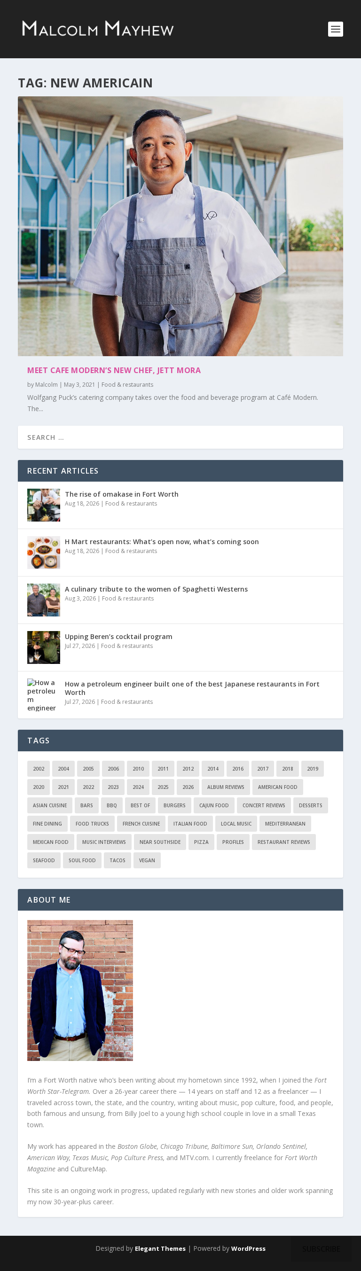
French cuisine (141, 823)
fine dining (47, 823)
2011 (163, 768)
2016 (237, 768)
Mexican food (51, 842)
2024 (138, 787)
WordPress (248, 1248)
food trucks (92, 823)
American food (278, 787)
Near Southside (160, 842)
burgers (175, 805)
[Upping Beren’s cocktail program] (43, 647)
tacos (118, 860)
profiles (233, 842)
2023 (113, 787)
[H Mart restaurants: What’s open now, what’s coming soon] (43, 552)
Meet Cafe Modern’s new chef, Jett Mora (114, 370)
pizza (201, 842)
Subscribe (321, 1249)
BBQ (112, 805)
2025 (163, 787)
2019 (312, 768)
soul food (82, 860)
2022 (88, 787)
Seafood (44, 860)
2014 (213, 768)
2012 (188, 768)
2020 (38, 787)
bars (86, 805)
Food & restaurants (127, 385)
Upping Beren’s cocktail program (119, 636)
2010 (138, 768)
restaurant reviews (284, 842)
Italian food (190, 823)
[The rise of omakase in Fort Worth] (43, 505)
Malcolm (46, 385)
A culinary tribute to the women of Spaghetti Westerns (156, 589)
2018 (287, 768)
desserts (310, 805)
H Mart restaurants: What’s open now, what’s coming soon (162, 541)
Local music (236, 823)
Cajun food (214, 805)
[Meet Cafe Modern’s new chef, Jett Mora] (180, 226)
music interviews (104, 842)
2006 (113, 768)
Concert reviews (264, 805)
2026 (188, 787)
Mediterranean (285, 823)
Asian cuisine (50, 805)
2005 (88, 768)
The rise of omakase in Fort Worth (122, 494)
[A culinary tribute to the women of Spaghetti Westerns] (43, 600)
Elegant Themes (160, 1248)
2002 (38, 768)
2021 (63, 787)
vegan (147, 860)
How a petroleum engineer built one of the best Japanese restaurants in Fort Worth (192, 688)
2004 (63, 768)
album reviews (225, 787)
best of (140, 805)
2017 (262, 768)
